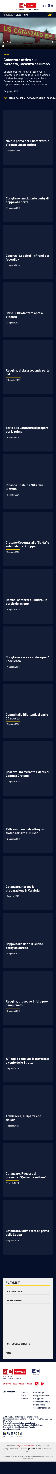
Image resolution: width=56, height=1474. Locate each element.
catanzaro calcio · (36, 98)
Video (18, 15)
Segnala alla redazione (25, 1445)
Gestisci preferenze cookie (32, 1448)
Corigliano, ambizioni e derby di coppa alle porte (27, 200)
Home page (8, 15)
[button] (50, 15)
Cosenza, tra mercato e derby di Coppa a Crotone (27, 773)
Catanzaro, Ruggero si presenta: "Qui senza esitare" (26, 1175)
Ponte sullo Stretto (18, 1343)
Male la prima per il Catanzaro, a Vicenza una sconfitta (27, 142)
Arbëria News (14, 1300)
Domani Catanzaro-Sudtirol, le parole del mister (26, 601)
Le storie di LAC (14, 1291)
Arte (8, 1352)
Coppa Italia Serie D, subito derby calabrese (24, 945)
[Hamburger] (4, 5)
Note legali (14, 1448)
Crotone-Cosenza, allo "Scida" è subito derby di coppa (27, 544)
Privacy (38, 1445)
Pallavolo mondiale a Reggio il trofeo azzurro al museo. (26, 831)
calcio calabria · (17, 98)
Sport (27, 15)
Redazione (11, 1445)
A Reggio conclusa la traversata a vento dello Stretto (28, 1060)
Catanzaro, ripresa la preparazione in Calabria (23, 888)
